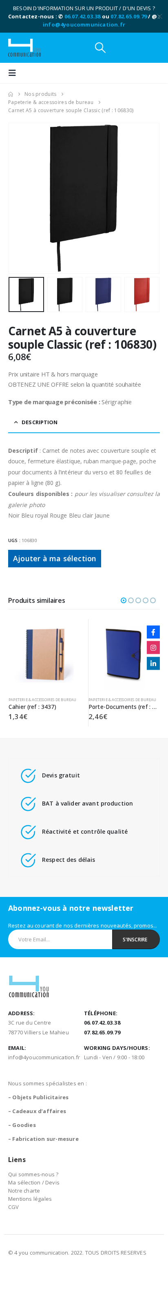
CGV (13, 1207)
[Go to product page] (44, 655)
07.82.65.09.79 (129, 16)
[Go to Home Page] (10, 94)
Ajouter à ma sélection (54, 558)
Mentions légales (30, 1198)
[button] (100, 47)
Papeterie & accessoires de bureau (43, 699)
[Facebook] (153, 631)
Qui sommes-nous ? (33, 1174)
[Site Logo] (24, 48)
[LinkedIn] (153, 663)
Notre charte (24, 1190)
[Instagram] (153, 647)
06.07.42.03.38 (82, 16)
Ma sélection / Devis (34, 1182)
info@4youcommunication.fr (84, 24)
